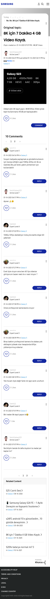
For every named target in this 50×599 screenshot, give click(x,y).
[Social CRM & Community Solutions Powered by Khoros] (40, 562)
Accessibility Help (9, 570)
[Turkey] (7, 4)
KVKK (3, 587)
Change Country (8, 591)
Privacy (4, 579)
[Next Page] (19, 141)
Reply (39, 181)
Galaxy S (7, 64)
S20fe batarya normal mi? (19, 547)
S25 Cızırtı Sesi (13, 490)
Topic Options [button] (42, 23)
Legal (3, 583)
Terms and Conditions (11, 574)
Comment (39, 125)
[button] (42, 52)
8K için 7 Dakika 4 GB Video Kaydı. (23, 534)
